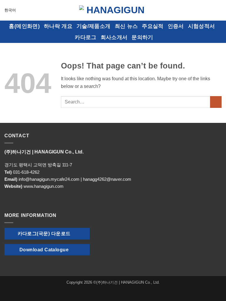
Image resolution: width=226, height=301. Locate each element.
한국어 (10, 10)
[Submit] (216, 102)
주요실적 (152, 26)
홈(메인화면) (24, 26)
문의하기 (142, 37)
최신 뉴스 (126, 26)
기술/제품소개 (93, 26)
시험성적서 (201, 26)
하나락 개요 (58, 26)
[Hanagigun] (113, 10)
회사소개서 (114, 37)
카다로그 (85, 37)
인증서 (176, 26)
